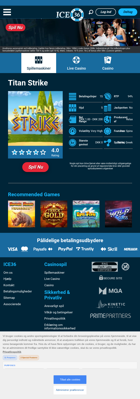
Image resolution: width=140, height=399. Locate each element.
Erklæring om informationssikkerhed (59, 326)
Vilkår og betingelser (58, 312)
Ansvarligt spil (54, 306)
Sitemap (9, 298)
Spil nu (35, 167)
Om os (8, 272)
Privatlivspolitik (54, 318)
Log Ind (105, 12)
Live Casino (76, 68)
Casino (107, 68)
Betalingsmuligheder (17, 291)
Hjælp (7, 279)
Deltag (127, 12)
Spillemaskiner (39, 68)
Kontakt (8, 285)
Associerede (12, 304)
